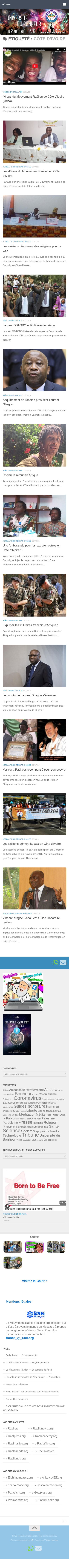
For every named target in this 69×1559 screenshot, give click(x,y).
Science (12, 1130)
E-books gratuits (29, 1355)
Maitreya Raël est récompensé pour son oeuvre (34, 769)
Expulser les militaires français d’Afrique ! (30, 625)
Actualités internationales (17, 167)
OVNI (33, 1119)
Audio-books (12, 1355)
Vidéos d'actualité (12, 92)
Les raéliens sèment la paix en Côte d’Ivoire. (32, 843)
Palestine (48, 1118)
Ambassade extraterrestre (26, 1090)
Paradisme (10, 1122)
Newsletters (54, 1377)
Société (27, 1131)
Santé (54, 1126)
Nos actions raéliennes (17, 1384)
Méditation (27, 1114)
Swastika (54, 1131)
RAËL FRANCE (6, 4)
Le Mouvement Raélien (17, 1370)
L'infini (23, 1111)
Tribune (30, 1135)
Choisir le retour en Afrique (20, 475)
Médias (15, 1115)
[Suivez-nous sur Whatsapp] (55, 963)
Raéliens (38, 1122)
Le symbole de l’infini (42, 1370)
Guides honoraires (30, 1106)
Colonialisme (48, 1094)
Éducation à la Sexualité (33, 1140)
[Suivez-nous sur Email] (63, 963)
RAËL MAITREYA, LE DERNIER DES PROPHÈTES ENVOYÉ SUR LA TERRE (34, 1408)
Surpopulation (41, 1131)
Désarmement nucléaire (53, 1099)
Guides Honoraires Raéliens (17, 913)
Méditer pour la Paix (21, 1119)
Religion (50, 1122)
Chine (35, 1094)
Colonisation (8, 1099)
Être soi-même (51, 1140)
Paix (38, 1118)
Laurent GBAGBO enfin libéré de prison (29, 325)
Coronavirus (27, 1098)
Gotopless (43, 1102)
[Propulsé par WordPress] (32, 1540)
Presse (25, 1122)
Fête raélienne (29, 1103)
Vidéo (19, 1140)
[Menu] (64, 4)
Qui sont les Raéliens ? (17, 1399)
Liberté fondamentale (50, 1110)
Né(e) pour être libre (11, 1217)
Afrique (6, 1090)
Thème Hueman (51, 1540)
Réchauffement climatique (15, 1127)
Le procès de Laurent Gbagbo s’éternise (29, 695)
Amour (49, 1090)
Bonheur (23, 1093)
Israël (16, 1110)
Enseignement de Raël (15, 1214)
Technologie (12, 1135)
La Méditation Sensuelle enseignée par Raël (27, 1362)
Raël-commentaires (12, 321)
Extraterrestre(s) (12, 1102)
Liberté (31, 1110)
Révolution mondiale (38, 1127)
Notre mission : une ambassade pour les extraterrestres (32, 1391)
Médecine (7, 1115)
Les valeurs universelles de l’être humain (25, 1377)
